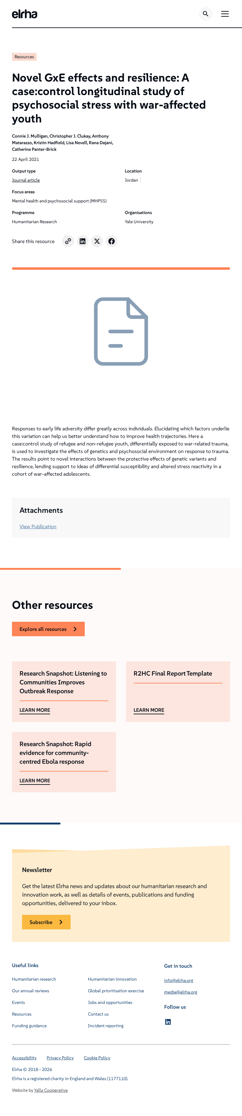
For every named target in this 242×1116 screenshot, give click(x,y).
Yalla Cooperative (51, 1090)
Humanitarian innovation (112, 979)
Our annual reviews (30, 991)
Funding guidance (29, 1025)
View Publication (38, 526)
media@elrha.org (180, 992)
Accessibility (24, 1058)
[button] (223, 13)
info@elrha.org (178, 980)
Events (18, 1002)
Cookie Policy (97, 1058)
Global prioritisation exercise (116, 991)
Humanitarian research (34, 979)
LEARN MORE (35, 710)
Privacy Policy (60, 1058)
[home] (24, 14)
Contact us (98, 1014)
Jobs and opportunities (110, 1002)
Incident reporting (106, 1025)
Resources (24, 56)
